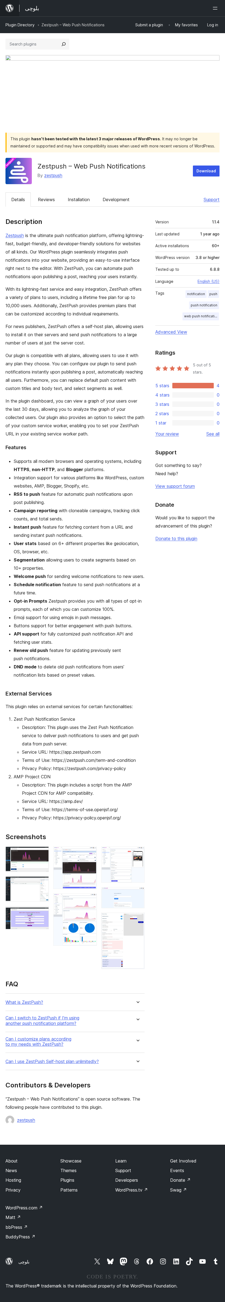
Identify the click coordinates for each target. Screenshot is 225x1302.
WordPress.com (24, 1207)
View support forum (175, 486)
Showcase (70, 1161)
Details (18, 199)
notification (196, 294)
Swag (178, 1190)
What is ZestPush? (24, 1002)
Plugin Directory (20, 24)
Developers (126, 1180)
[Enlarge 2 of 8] (41, 884)
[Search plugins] (63, 44)
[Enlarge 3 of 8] (41, 913)
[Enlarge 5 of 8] (89, 901)
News (11, 1170)
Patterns (69, 1190)
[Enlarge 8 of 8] (137, 920)
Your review (167, 434)
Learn (120, 1161)
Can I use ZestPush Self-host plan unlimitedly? (52, 1061)
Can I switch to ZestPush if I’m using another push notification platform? (42, 1020)
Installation (79, 199)
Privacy (13, 1190)
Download (206, 171)
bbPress (16, 1227)
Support (212, 199)
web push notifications (201, 316)
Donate (180, 1180)
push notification (204, 305)
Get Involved (183, 1161)
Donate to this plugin (176, 538)
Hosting (13, 1180)
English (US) (209, 281)
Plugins (67, 1180)
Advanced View (171, 332)
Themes (68, 1170)
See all (213, 434)
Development (116, 199)
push (213, 294)
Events (177, 1170)
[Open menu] (216, 8)
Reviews (46, 199)
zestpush (53, 175)
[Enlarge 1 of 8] (41, 854)
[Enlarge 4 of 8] (89, 854)
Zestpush (14, 235)
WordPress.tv (131, 1190)
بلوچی (23, 1261)
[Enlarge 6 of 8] (137, 854)
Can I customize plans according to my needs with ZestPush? (38, 1041)
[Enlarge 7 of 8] (137, 894)
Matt (13, 1217)
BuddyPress (20, 1237)
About (11, 1161)
